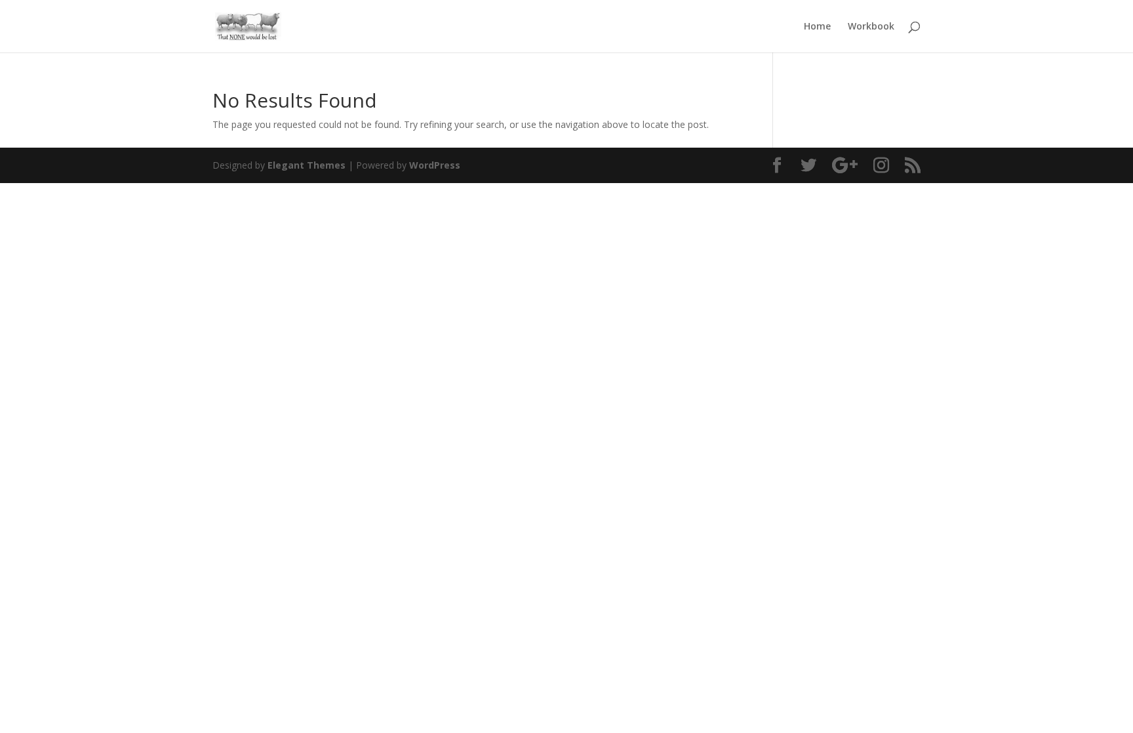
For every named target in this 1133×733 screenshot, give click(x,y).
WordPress (434, 165)
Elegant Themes (307, 165)
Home (817, 27)
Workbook (871, 27)
